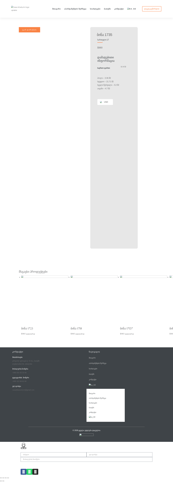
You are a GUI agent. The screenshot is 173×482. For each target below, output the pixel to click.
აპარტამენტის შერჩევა (75, 9)
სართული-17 (103, 40)
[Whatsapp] (29, 472)
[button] (151, 8)
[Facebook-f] (23, 472)
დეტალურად (30, 334)
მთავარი (56, 9)
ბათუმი (107, 9)
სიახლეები (95, 9)
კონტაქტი (119, 9)
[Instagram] (35, 472)
